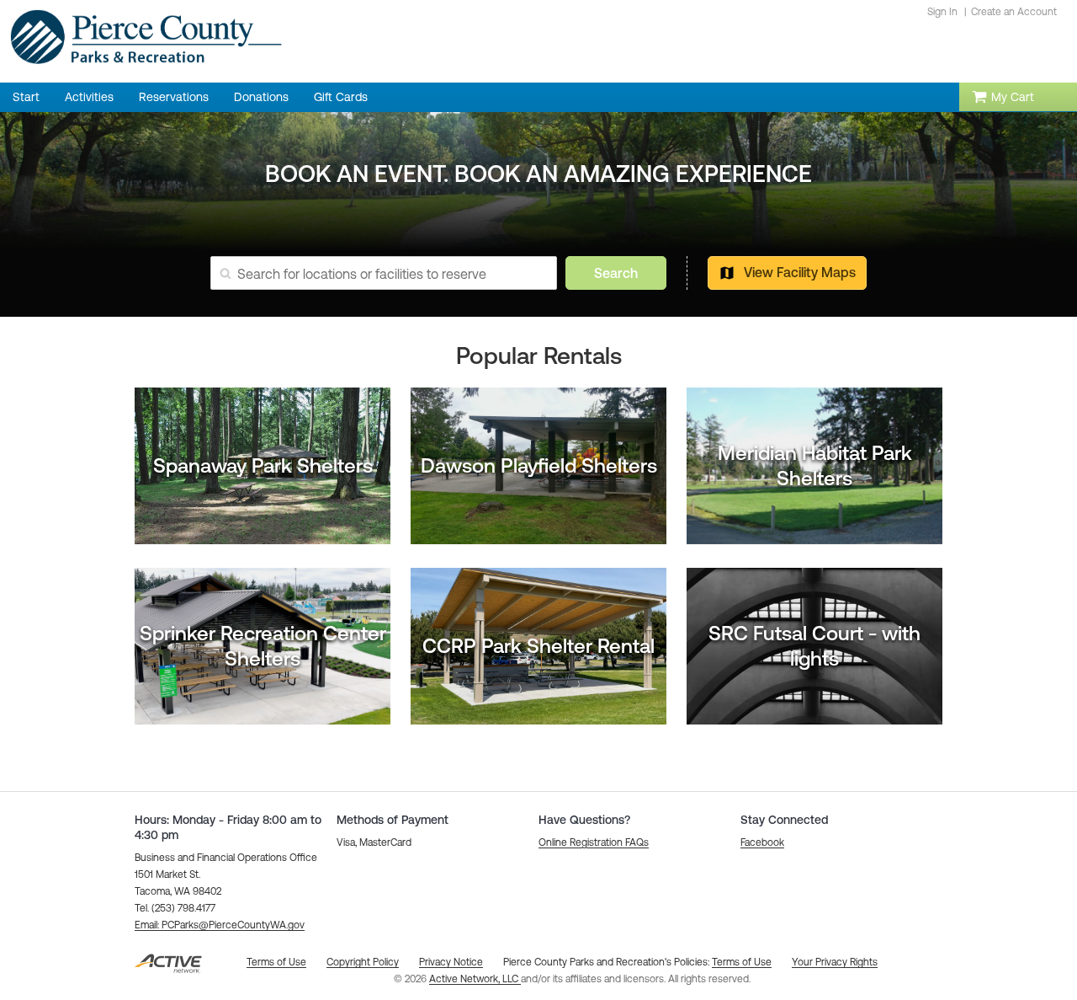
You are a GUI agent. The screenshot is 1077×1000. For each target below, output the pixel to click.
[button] (220, 925)
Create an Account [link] (1014, 12)
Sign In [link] (942, 12)
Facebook (762, 842)
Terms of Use (742, 962)
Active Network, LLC (475, 979)
